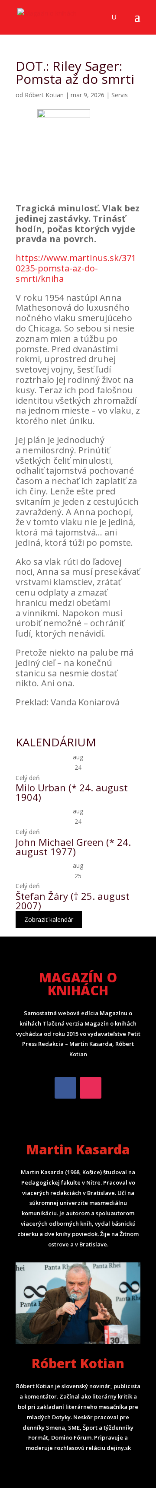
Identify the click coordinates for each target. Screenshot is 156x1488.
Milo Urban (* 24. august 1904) (72, 792)
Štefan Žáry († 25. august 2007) (73, 900)
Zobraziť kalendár (48, 919)
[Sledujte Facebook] (65, 1088)
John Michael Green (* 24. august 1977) (73, 846)
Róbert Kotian (44, 95)
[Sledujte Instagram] (90, 1088)
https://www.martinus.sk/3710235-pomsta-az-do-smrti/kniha (76, 268)
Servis (119, 95)
